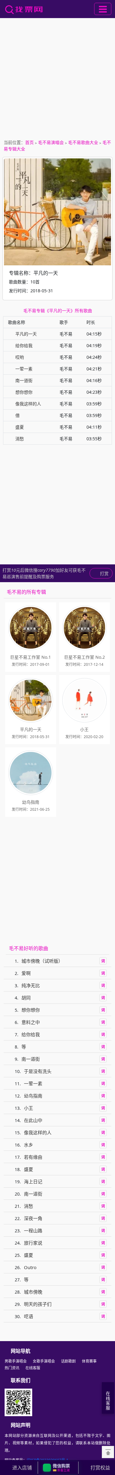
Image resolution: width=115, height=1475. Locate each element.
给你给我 (24, 345)
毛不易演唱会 (51, 142)
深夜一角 (33, 1218)
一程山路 (33, 1230)
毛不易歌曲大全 (83, 142)
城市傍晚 (33, 1292)
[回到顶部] (108, 1452)
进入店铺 (22, 1467)
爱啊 (26, 973)
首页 (29, 142)
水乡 (28, 1145)
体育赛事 (89, 1361)
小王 (28, 1108)
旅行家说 (33, 1243)
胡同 (26, 998)
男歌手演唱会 (16, 1361)
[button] (58, 1468)
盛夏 (19, 427)
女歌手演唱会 (44, 1361)
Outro (30, 1267)
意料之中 (30, 1022)
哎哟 (19, 357)
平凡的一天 (26, 334)
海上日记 (33, 1181)
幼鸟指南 (33, 1096)
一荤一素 (24, 369)
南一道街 (24, 380)
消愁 (19, 439)
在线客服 (32, 1368)
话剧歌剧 (68, 1361)
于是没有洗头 (38, 1071)
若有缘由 (33, 1157)
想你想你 (24, 392)
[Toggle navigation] (102, 9)
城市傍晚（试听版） (42, 961)
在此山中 (33, 1120)
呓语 (28, 1316)
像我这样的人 (28, 404)
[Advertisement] (57, 78)
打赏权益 (100, 1467)
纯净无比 (30, 985)
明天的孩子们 (38, 1304)
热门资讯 (12, 1368)
